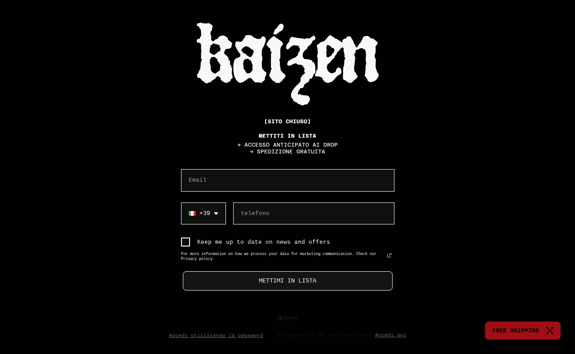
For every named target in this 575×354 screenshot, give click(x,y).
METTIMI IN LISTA (287, 280)
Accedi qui (391, 334)
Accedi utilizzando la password (216, 335)
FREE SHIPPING (515, 330)
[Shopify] (287, 318)
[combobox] (203, 213)
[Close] (549, 330)
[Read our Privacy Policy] (389, 256)
